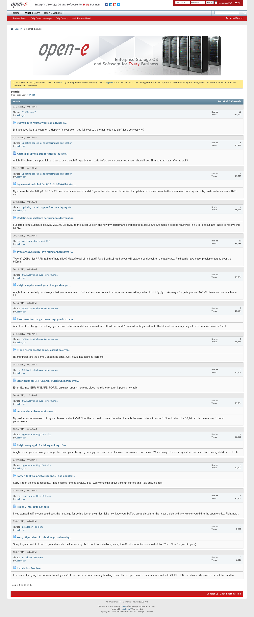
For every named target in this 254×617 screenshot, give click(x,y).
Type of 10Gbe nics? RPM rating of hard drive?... (45, 252)
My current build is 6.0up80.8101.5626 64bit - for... (46, 184)
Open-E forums (228, 594)
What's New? (32, 13)
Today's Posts (20, 18)
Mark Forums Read (81, 18)
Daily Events (62, 18)
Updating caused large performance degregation (47, 143)
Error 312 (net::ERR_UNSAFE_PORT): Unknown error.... (48, 381)
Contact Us (212, 594)
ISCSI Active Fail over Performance (40, 275)
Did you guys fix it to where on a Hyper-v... (42, 123)
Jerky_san (21, 115)
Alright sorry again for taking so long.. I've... (42, 445)
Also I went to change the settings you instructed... (47, 319)
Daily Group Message (41, 18)
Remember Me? (224, 3)
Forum (15, 13)
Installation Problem (32, 527)
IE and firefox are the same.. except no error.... (44, 350)
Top (239, 594)
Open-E (124, 606)
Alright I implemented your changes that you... (44, 285)
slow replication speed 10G (36, 241)
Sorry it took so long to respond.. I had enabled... (46, 476)
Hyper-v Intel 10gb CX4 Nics (36, 434)
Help (237, 2)
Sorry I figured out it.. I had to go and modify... (44, 537)
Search (18, 29)
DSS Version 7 (29, 112)
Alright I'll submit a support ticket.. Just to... (42, 153)
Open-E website (53, 13)
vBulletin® (126, 609)
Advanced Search (234, 18)
